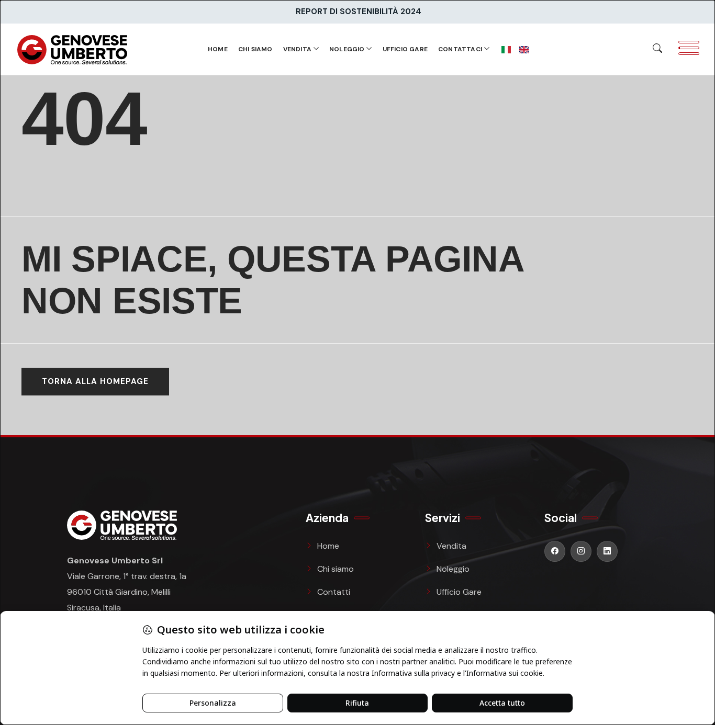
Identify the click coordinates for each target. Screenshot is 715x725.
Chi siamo (255, 49)
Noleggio (347, 49)
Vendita (297, 49)
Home (218, 49)
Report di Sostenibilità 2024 (358, 11)
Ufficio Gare (405, 49)
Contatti (333, 591)
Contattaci (460, 49)
